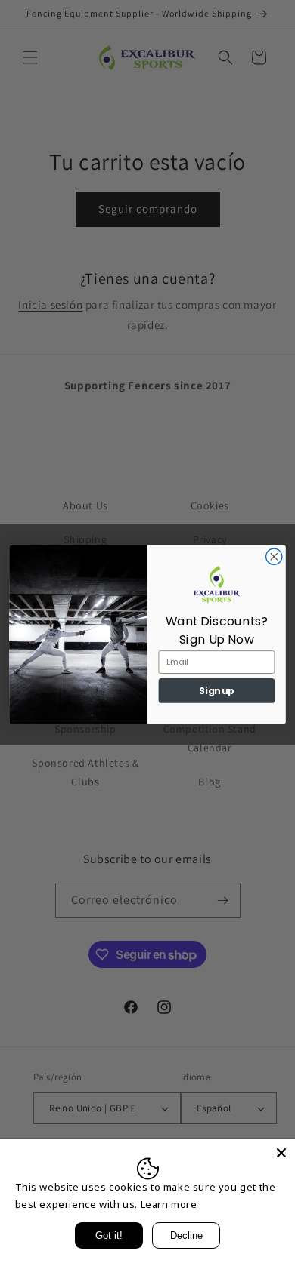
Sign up (216, 690)
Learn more (169, 1204)
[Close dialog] (274, 556)
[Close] (281, 1152)
